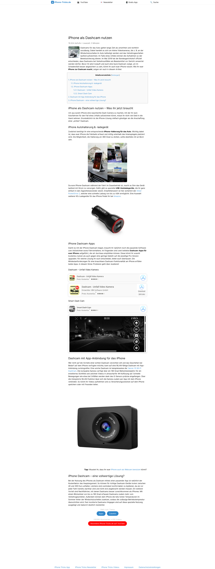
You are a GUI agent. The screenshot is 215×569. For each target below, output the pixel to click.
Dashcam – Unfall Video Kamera (88, 90)
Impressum (128, 567)
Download (141, 291)
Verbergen (115, 75)
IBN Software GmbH (99, 290)
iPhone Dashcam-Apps (81, 87)
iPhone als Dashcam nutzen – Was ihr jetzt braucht (89, 80)
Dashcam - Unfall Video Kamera (90, 276)
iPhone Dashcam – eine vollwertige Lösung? (87, 100)
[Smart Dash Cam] (72, 311)
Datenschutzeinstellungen (149, 567)
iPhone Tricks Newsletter (85, 567)
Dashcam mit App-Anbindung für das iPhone (87, 97)
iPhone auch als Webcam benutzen (125, 469)
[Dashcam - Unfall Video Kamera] (72, 280)
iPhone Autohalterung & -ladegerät (86, 83)
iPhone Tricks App (62, 567)
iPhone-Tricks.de (62, 2)
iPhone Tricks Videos (110, 567)
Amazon (117, 196)
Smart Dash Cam (82, 93)
